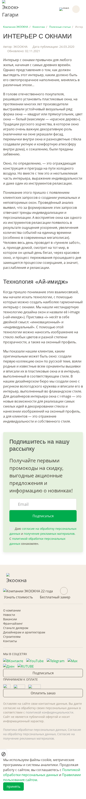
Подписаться (43, 516)
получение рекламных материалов (49, 534)
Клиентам (39, 27)
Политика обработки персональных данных (34, 730)
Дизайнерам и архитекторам (24, 632)
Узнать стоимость (18, 597)
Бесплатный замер (55, 597)
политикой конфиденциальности (49, 712)
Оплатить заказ (43, 693)
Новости (9, 615)
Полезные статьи (60, 27)
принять (13, 786)
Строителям (11, 637)
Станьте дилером (15, 628)
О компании (12, 610)
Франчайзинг (13, 623)
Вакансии (10, 619)
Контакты (10, 641)
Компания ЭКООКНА (15, 27)
